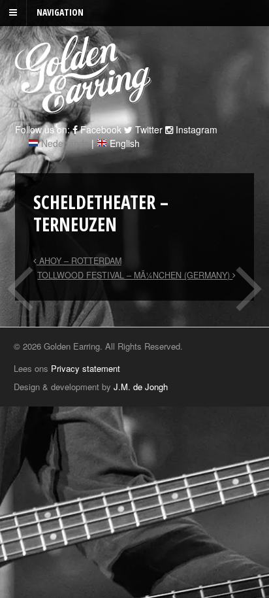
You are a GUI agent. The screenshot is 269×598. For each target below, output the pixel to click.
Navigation (60, 12)
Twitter (148, 129)
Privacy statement (85, 368)
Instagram (195, 129)
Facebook (99, 129)
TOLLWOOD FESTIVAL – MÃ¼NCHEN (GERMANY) (134, 275)
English (125, 143)
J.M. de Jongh (141, 386)
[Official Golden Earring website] (85, 106)
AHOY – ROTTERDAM (79, 261)
